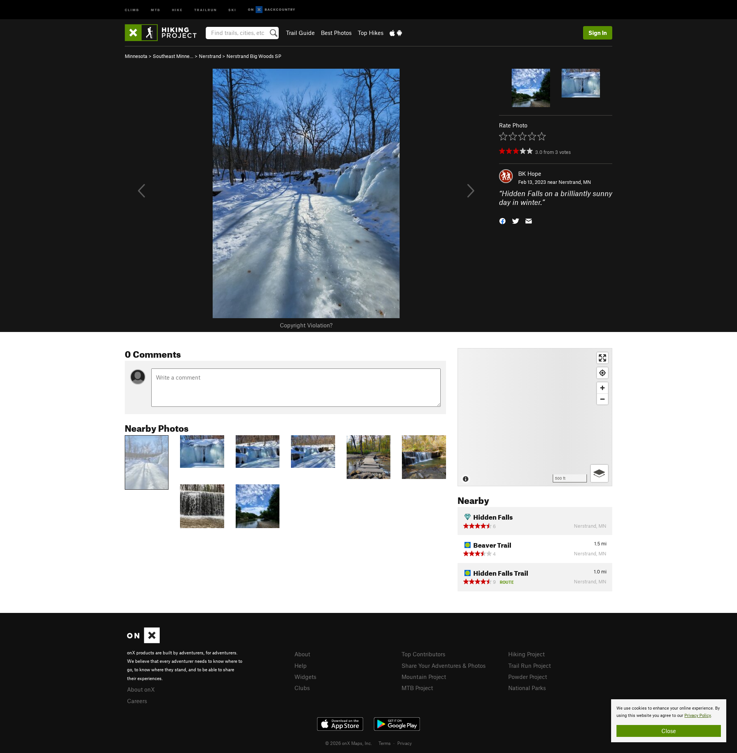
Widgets (305, 676)
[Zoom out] (602, 399)
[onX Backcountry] (271, 9)
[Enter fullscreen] (602, 357)
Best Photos (336, 32)
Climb (132, 9)
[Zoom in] (602, 387)
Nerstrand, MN (575, 182)
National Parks (527, 687)
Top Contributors (423, 654)
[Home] (164, 32)
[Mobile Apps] (396, 32)
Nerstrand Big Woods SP (253, 56)
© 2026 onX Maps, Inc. (348, 743)
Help (300, 665)
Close (668, 730)
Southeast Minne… (173, 56)
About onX (141, 689)
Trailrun (205, 9)
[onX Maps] (143, 640)
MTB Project (417, 687)
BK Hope (529, 173)
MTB (155, 9)
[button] (502, 220)
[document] (668, 721)
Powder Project (527, 676)
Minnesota (136, 56)
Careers (137, 700)
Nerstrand (210, 56)
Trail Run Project (529, 665)
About (302, 654)
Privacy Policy (697, 715)
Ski (232, 9)
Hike (177, 9)
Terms (384, 743)
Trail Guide (300, 32)
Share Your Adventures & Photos (444, 665)
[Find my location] (602, 372)
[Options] (599, 473)
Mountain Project (424, 676)
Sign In (597, 32)
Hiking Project (526, 654)
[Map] (535, 417)
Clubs (302, 687)
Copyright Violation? (306, 325)
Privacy (404, 743)
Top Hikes (370, 32)
